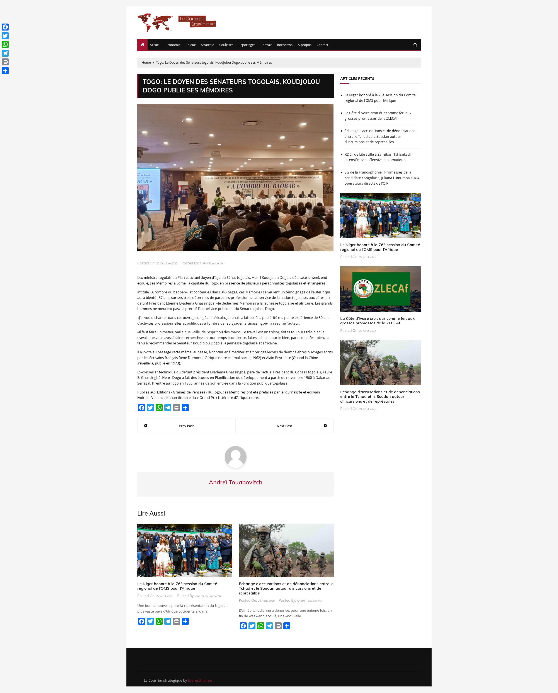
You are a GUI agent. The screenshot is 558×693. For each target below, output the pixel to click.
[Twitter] (5, 35)
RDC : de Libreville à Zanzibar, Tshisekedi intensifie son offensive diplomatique (378, 157)
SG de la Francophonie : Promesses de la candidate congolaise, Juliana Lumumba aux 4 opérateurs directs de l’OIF (382, 178)
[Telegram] (5, 53)
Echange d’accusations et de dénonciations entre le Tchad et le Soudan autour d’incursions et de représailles (286, 588)
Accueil (155, 45)
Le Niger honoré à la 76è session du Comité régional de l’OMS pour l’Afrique (177, 586)
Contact (322, 45)
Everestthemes (200, 680)
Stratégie (207, 45)
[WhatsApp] (5, 44)
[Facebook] (5, 27)
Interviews (285, 45)
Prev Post (186, 426)
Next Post (284, 426)
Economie (173, 45)
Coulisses (226, 45)
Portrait (266, 45)
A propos (304, 45)
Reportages (246, 45)
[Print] (5, 62)
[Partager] (5, 70)
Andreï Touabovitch (212, 263)
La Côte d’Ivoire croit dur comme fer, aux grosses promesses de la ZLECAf (378, 116)
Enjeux (191, 45)
